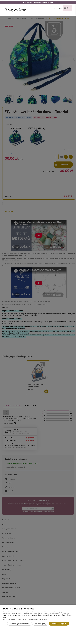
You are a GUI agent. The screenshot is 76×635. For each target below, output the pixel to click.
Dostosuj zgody (40, 624)
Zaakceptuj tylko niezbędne (19, 624)
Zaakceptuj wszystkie (58, 624)
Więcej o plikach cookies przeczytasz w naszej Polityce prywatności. (25, 619)
